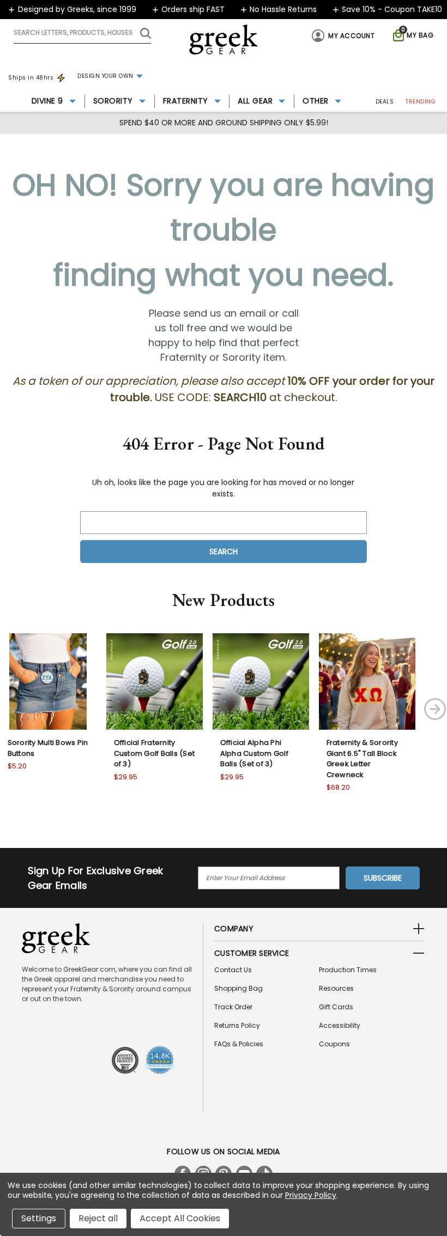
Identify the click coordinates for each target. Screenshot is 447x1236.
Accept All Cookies (180, 1218)
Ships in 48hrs (30, 78)
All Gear (255, 100)
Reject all (98, 1218)
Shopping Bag (238, 988)
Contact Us (233, 969)
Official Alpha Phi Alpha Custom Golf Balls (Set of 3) (254, 753)
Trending (421, 102)
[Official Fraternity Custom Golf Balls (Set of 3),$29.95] (154, 681)
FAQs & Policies (238, 1044)
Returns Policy (237, 1025)
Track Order (233, 1006)
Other (316, 100)
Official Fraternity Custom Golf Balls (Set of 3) (154, 753)
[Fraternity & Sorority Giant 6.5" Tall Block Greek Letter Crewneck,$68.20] (367, 681)
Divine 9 (47, 100)
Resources (336, 988)
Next (435, 709)
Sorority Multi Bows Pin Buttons (48, 748)
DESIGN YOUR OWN (105, 76)
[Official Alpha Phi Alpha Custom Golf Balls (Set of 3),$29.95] (261, 681)
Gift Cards (336, 1006)
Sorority (113, 100)
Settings (38, 1218)
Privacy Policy (310, 1195)
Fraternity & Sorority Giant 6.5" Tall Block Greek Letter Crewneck (362, 758)
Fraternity (185, 100)
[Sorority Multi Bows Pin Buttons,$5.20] (48, 681)
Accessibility (339, 1025)
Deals (385, 102)
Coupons (334, 1044)
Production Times (348, 969)
